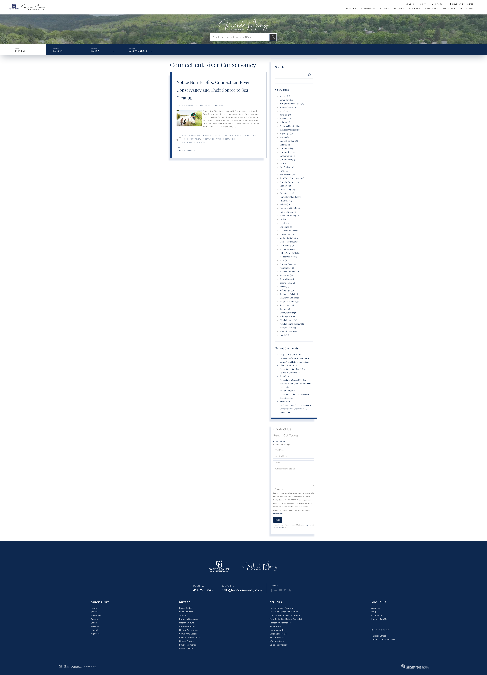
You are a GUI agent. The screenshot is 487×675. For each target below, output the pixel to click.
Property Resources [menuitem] (188, 619)
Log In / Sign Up (379, 619)
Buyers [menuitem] (383, 8)
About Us (375, 608)
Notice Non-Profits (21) (290, 253)
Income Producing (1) (289, 215)
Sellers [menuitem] (398, 8)
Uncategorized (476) (288, 312)
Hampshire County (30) (290, 197)
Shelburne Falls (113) (289, 294)
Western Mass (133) (288, 327)
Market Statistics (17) (289, 241)
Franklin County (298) (289, 182)
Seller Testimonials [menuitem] (279, 645)
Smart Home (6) (287, 305)
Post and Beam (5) (287, 264)
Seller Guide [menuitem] (275, 626)
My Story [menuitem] (448, 8)
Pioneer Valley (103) (288, 256)
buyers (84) (284, 137)
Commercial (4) (286, 148)
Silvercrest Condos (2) (289, 297)
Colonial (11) (285, 144)
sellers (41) (284, 286)
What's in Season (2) (288, 331)
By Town (58, 51)
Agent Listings (138, 51)
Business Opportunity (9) (291, 129)
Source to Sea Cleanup (245, 135)
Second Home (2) (287, 283)
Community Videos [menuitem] (188, 633)
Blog (373, 611)
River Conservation (225, 139)
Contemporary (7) (287, 159)
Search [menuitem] (350, 8)
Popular (20, 51)
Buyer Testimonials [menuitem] (188, 645)
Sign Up (422, 4)
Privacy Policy (278, 514)
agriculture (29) (286, 100)
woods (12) (284, 335)
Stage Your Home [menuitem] (278, 633)
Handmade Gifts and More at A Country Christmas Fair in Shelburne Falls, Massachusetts (295, 409)
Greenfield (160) (287, 193)
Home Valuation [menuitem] (277, 630)
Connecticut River (191, 139)
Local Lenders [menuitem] (186, 611)
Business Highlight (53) (290, 126)
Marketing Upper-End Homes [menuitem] (284, 611)
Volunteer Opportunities (194, 143)
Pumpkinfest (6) (287, 268)
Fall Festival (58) (287, 167)
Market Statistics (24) (289, 238)
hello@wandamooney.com (463, 4)
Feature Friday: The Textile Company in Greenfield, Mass (295, 396)
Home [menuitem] (94, 608)
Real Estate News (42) (289, 271)
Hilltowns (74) (286, 200)
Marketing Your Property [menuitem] (281, 608)
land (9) (283, 219)
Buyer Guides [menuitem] (185, 608)
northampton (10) (287, 249)
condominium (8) (287, 156)
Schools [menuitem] (183, 615)
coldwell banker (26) (289, 141)
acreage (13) (285, 96)
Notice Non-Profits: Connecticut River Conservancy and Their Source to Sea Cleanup (213, 90)
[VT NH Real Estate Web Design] (415, 666)
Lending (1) (285, 223)
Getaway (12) (285, 185)
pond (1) (283, 260)
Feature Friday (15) (288, 174)
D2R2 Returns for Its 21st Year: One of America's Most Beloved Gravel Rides (294, 360)
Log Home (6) (286, 227)
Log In (412, 4)
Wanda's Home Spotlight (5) (292, 324)
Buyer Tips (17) (286, 133)
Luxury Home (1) (287, 234)
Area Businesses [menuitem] (187, 626)
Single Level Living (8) (289, 301)
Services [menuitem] (413, 8)
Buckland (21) (285, 118)
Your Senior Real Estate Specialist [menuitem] (286, 619)
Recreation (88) (286, 275)
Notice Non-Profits (191, 135)
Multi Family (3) (287, 245)
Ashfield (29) (285, 114)
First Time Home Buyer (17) (292, 178)
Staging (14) (285, 309)
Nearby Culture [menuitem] (186, 622)
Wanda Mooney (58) (288, 320)
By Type (95, 51)
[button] (272, 37)
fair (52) (283, 163)
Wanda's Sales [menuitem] (186, 648)
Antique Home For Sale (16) (292, 103)
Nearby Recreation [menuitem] (188, 630)
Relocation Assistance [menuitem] (189, 637)
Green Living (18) (287, 189)
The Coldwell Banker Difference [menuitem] (285, 615)
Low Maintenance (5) (289, 230)
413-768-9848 (438, 4)
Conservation (208, 139)
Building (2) (285, 122)
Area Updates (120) (288, 107)
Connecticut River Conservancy (217, 135)
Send (277, 519)
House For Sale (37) (288, 212)
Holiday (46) (285, 204)
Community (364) (287, 152)
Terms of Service (278, 527)
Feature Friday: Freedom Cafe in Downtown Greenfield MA (292, 371)
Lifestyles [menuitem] (430, 8)
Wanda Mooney (186, 106)
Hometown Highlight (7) (290, 208)
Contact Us (376, 615)
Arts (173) (284, 111)
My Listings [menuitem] (367, 8)
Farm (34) (284, 171)
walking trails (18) (287, 316)
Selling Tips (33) (287, 290)
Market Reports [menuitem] (186, 641)
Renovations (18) (287, 279)
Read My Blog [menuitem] (467, 8)
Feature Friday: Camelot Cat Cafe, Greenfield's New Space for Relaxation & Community (296, 383)
